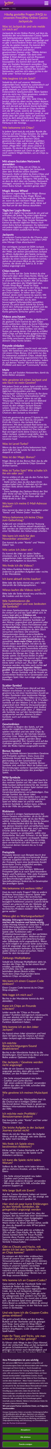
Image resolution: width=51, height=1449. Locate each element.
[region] (25, 1400)
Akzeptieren (25, 1430)
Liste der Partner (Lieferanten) (14, 1423)
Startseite (5, 9)
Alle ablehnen (25, 1437)
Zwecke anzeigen (25, 1444)
